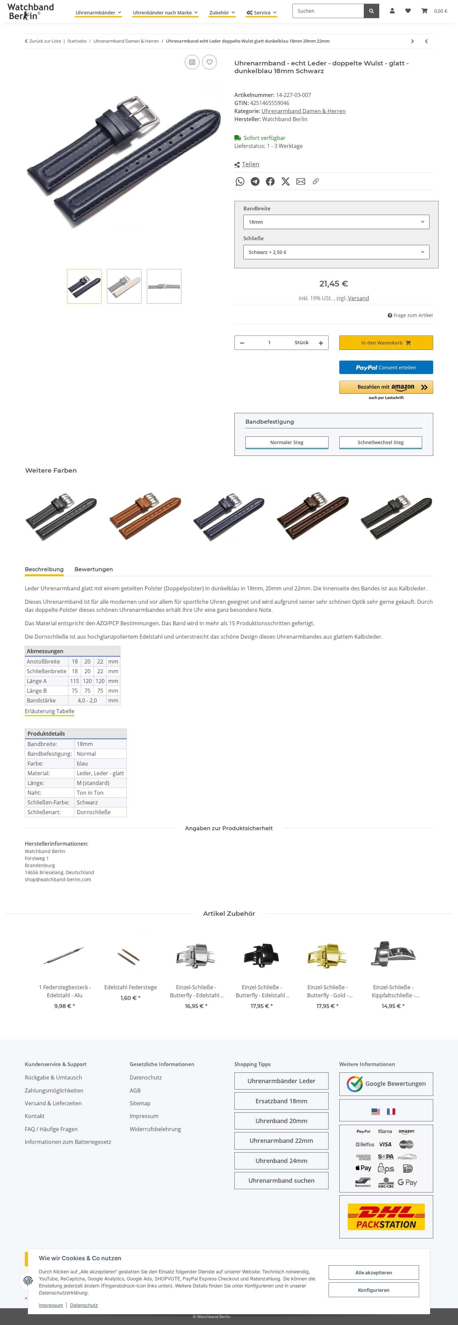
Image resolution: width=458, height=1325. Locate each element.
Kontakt (35, 1116)
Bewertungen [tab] (93, 569)
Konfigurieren (374, 1290)
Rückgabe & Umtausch (53, 1077)
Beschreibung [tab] (44, 569)
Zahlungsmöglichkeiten (54, 1090)
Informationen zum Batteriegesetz (68, 1142)
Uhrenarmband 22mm (281, 1140)
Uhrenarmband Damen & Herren (304, 111)
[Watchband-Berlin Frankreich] (393, 1111)
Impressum (51, 1305)
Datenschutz (84, 1305)
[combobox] (336, 222)
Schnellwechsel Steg (381, 442)
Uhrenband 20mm (281, 1121)
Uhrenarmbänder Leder (281, 1081)
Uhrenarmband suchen (281, 1180)
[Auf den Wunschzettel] (209, 62)
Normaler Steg (286, 442)
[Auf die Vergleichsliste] (192, 62)
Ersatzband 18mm (281, 1101)
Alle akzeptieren (373, 1272)
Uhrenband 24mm (281, 1161)
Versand (358, 298)
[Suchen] (371, 11)
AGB (135, 1090)
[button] (246, 164)
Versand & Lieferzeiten (53, 1103)
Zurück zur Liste (45, 41)
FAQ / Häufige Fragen (51, 1129)
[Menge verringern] (242, 343)
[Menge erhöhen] (320, 343)
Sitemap (140, 1103)
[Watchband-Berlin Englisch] (377, 1111)
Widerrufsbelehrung (155, 1129)
